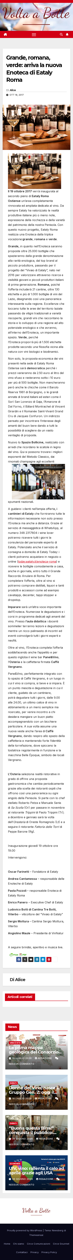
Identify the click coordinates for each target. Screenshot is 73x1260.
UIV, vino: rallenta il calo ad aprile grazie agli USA (36, 1170)
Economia (15, 1164)
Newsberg (57, 1230)
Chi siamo (18, 1243)
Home (7, 1243)
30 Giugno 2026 (23, 1138)
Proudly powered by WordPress (25, 1230)
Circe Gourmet (61, 1243)
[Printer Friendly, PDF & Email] (18, 954)
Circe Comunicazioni (38, 1243)
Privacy (34, 1252)
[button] (61, 34)
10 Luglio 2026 (22, 1058)
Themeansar (36, 1235)
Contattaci (22, 1252)
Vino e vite (15, 1043)
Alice (13, 90)
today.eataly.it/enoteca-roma (37, 561)
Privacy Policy (49, 1252)
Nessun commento (21, 1064)
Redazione (45, 1058)
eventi (13, 1083)
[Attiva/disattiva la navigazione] (34, 34)
